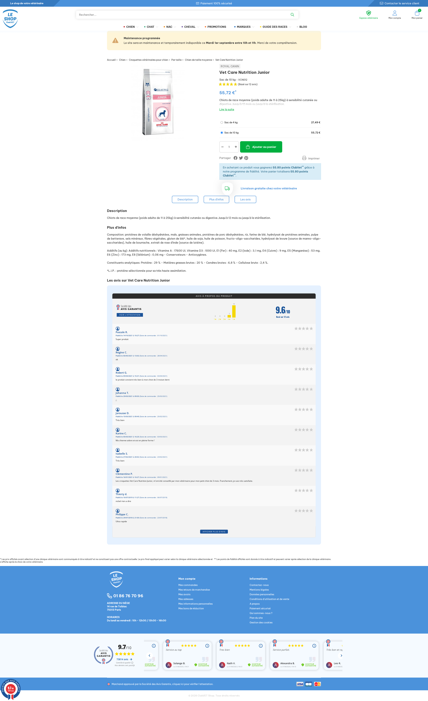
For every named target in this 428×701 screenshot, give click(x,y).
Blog (303, 26)
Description (185, 199)
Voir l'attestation (129, 315)
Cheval (189, 26)
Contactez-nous (259, 585)
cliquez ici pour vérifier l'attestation (192, 684)
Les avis (245, 199)
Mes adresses (185, 599)
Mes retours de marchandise (194, 589)
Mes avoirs (184, 594)
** (303, 166)
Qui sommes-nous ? (261, 613)
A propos (255, 603)
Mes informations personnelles (195, 603)
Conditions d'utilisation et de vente (269, 599)
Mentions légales (259, 589)
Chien (130, 26)
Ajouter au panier (264, 147)
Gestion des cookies (261, 622)
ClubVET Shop (206, 695)
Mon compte (186, 578)
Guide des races (275, 26)
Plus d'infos (216, 199)
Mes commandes (188, 585)
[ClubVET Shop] (142, 583)
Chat (150, 26)
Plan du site (256, 617)
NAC (169, 26)
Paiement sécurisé (260, 608)
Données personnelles (262, 594)
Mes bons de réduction (191, 608)
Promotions (216, 26)
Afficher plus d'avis (214, 531)
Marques (244, 26)
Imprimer (314, 158)
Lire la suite (226, 109)
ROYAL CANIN (230, 66)
